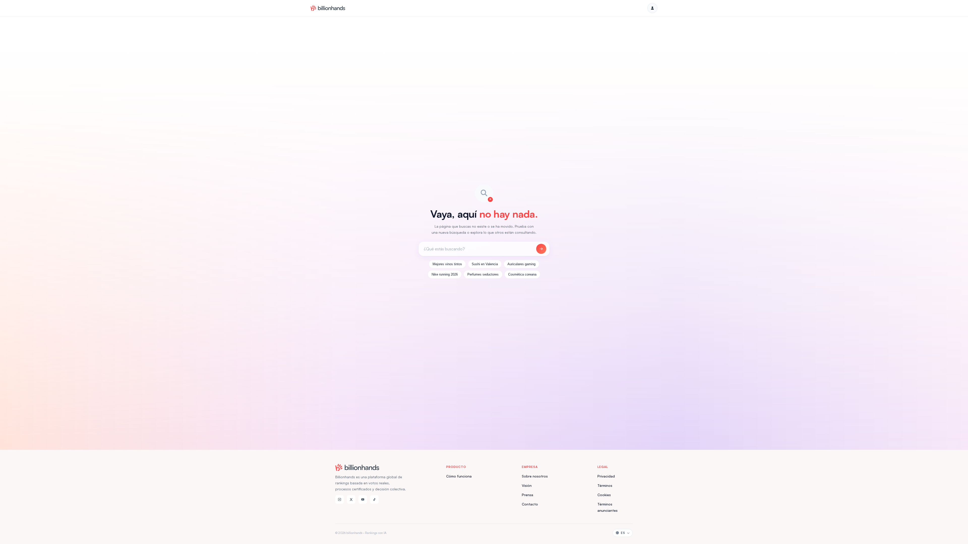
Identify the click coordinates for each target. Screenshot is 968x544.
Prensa (527, 495)
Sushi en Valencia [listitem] (485, 264)
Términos (604, 485)
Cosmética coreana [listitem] (522, 274)
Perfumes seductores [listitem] (483, 274)
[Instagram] (339, 499)
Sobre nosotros (535, 476)
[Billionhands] (328, 8)
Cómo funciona (459, 476)
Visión (527, 485)
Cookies (604, 495)
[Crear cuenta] (652, 8)
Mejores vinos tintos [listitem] (447, 264)
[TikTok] (374, 499)
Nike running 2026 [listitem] (445, 274)
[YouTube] (362, 499)
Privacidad (606, 476)
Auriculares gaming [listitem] (521, 264)
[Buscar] (541, 249)
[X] (351, 499)
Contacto (530, 504)
